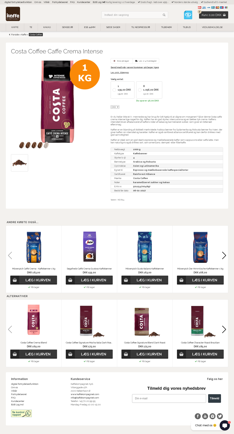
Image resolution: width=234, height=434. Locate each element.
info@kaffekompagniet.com (85, 397)
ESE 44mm (89, 27)
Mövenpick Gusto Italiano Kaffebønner (145, 268)
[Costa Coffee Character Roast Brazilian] (200, 321)
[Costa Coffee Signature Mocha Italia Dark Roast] (89, 321)
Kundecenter (83, 2)
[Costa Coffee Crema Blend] (33, 321)
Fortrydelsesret (60, 2)
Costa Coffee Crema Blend (34, 342)
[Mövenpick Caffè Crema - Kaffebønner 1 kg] (33, 247)
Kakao (47, 27)
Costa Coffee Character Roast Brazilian (200, 342)
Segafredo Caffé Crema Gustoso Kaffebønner (89, 268)
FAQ (72, 2)
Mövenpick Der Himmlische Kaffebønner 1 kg (200, 268)
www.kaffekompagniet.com (85, 394)
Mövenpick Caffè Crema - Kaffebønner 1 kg (33, 268)
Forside (15, 34)
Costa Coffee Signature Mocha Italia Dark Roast (89, 342)
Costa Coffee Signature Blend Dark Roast (144, 342)
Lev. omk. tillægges (120, 72)
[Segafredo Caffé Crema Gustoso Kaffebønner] (89, 247)
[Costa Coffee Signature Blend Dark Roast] (144, 321)
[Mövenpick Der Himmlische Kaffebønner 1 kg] (200, 247)
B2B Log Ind (99, 2)
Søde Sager (113, 27)
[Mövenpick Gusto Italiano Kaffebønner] (144, 247)
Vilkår (47, 2)
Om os (37, 2)
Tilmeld (214, 398)
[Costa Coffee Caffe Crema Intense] (57, 105)
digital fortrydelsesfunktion (18, 2)
